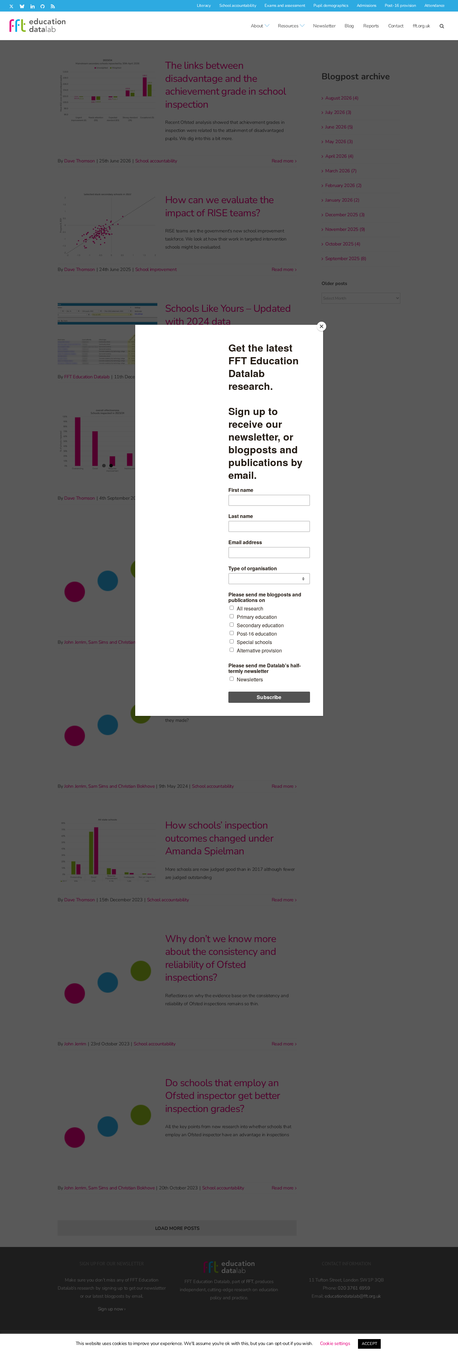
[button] (442, 26)
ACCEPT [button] (369, 1344)
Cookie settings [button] (335, 1343)
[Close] (321, 326)
